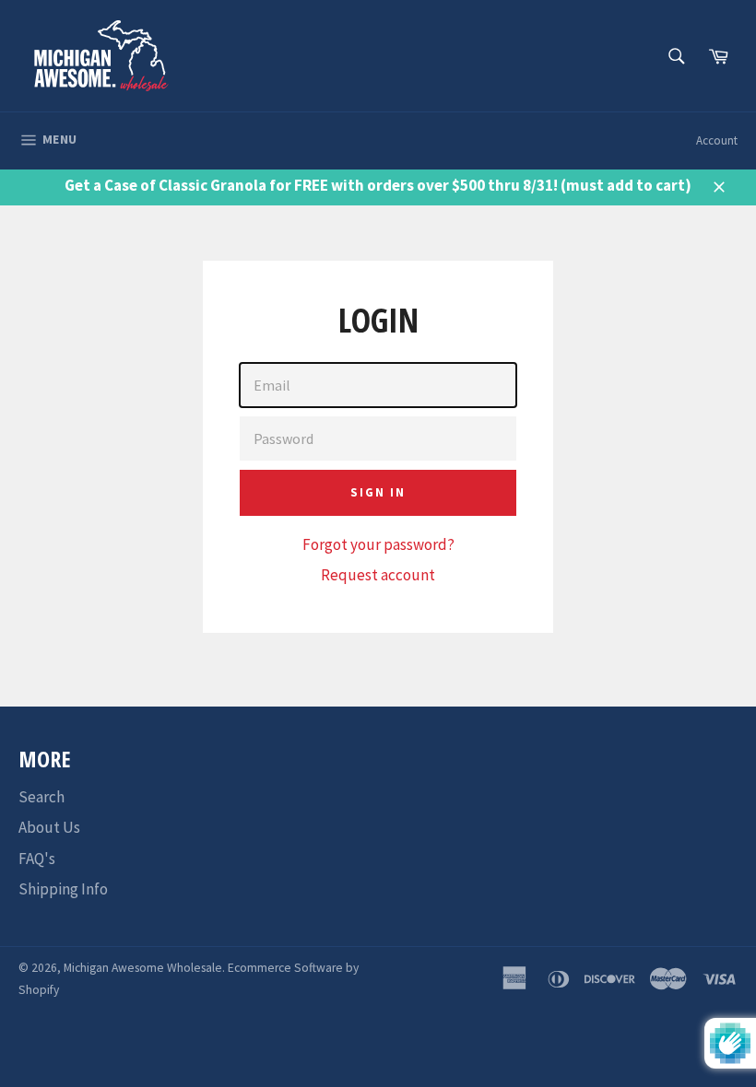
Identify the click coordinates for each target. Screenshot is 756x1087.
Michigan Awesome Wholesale (143, 968)
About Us (49, 827)
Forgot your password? (378, 544)
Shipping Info (63, 889)
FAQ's (36, 858)
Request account (378, 575)
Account (717, 140)
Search (41, 797)
